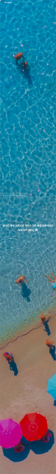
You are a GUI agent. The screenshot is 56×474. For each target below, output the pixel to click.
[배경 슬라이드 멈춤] (31, 213)
